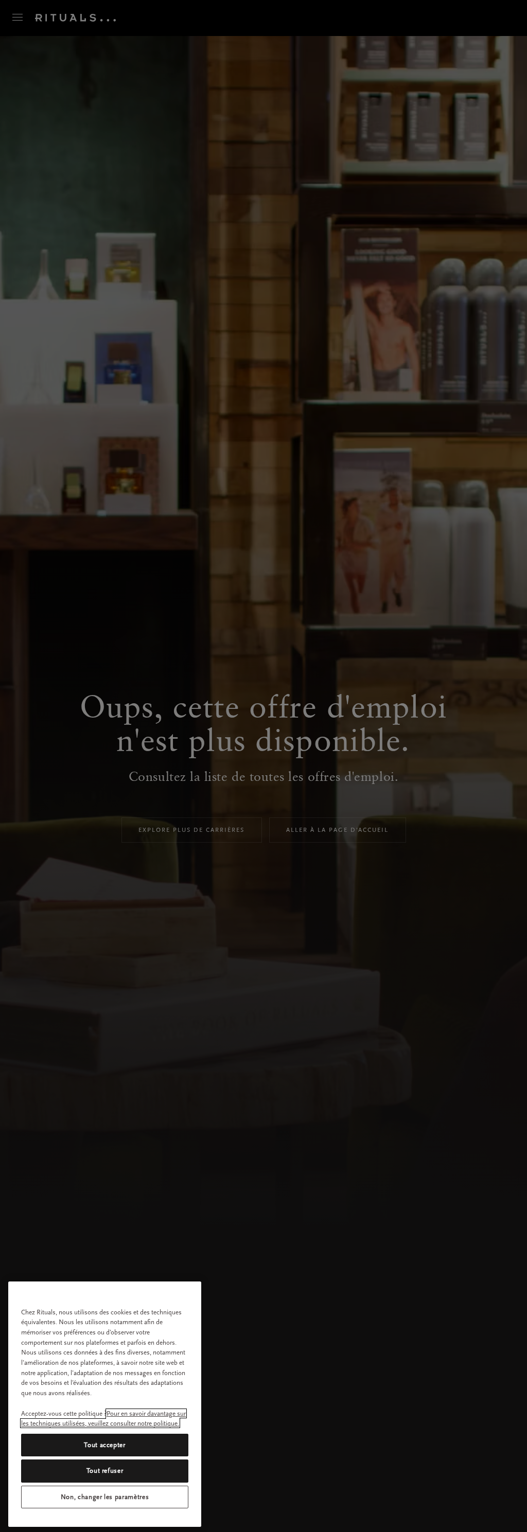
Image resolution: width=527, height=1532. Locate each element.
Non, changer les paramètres (105, 1497)
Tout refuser (105, 1470)
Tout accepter (105, 1445)
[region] (104, 1404)
